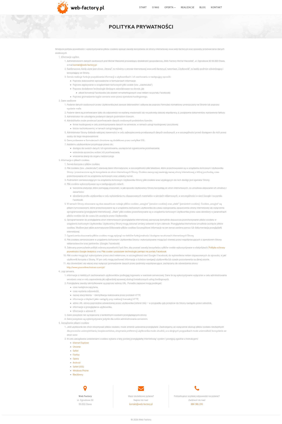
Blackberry (78, 374)
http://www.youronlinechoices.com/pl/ (86, 267)
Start (143, 7)
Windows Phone (81, 370)
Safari (75, 350)
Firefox (76, 354)
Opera (76, 358)
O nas (155, 7)
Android (76, 362)
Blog (202, 7)
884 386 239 (197, 404)
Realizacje (187, 7)
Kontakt (216, 7)
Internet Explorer (81, 343)
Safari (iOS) (78, 366)
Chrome (77, 346)
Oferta (169, 7)
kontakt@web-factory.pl (85, 65)
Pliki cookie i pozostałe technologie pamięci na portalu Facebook (134, 251)
